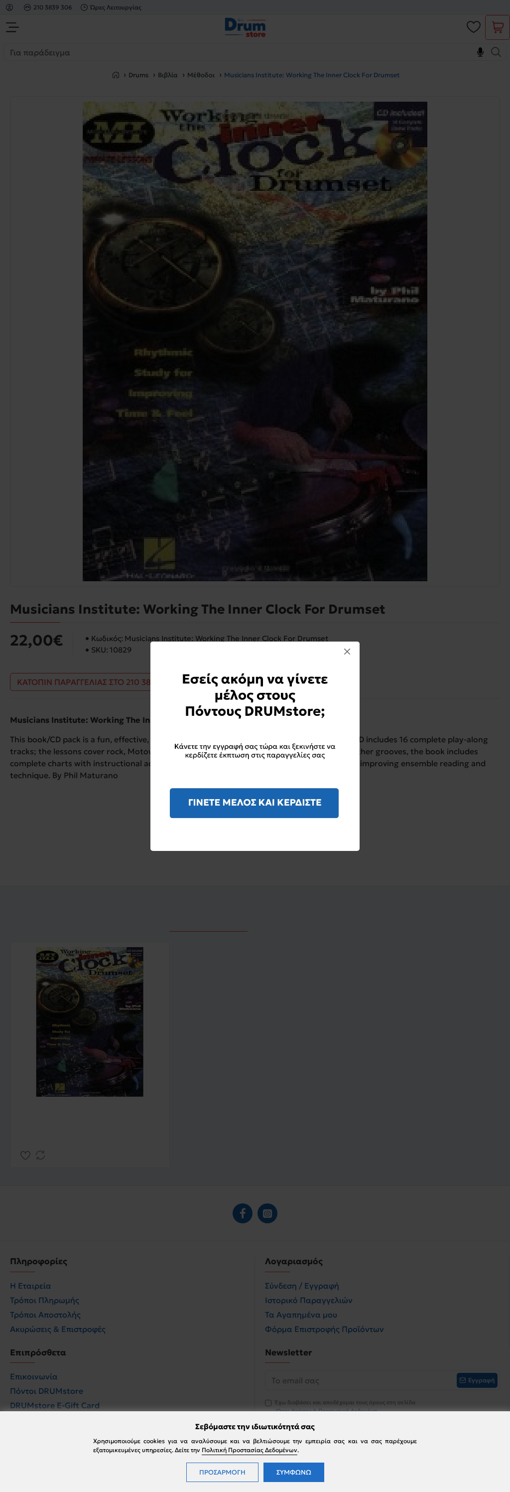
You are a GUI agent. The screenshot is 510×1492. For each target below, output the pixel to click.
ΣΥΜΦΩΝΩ (293, 1472)
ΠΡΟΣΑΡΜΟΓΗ (222, 1472)
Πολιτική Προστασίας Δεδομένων (249, 1450)
